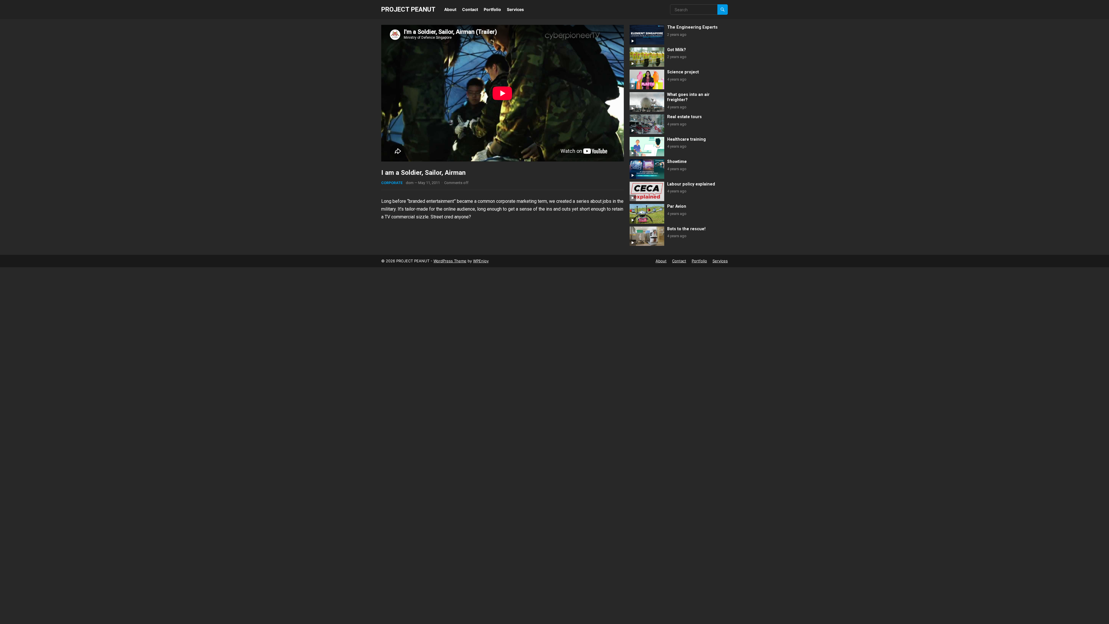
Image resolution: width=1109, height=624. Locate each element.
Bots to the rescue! (686, 228)
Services (515, 9)
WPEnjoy (481, 261)
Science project (683, 72)
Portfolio (492, 9)
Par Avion (676, 206)
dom (410, 183)
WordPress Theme (449, 261)
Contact (470, 9)
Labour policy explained (691, 184)
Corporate (392, 183)
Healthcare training (686, 139)
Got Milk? (676, 49)
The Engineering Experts (692, 27)
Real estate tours (684, 116)
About (450, 9)
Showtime (677, 161)
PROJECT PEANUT (408, 9)
